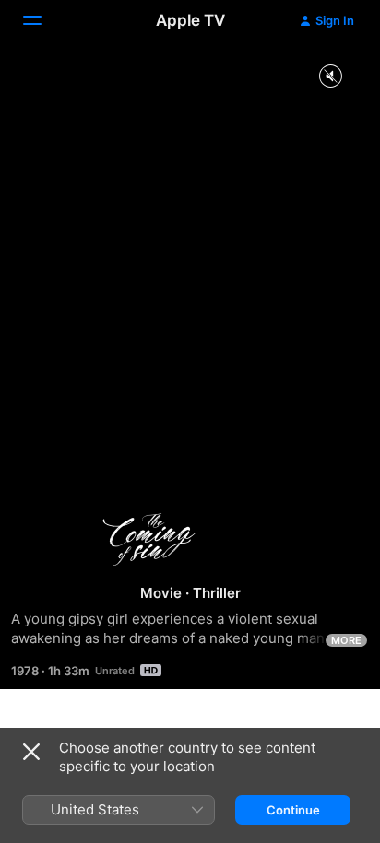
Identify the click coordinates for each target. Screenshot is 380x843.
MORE (346, 640)
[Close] (31, 751)
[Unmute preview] (330, 77)
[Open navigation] (43, 20)
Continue (293, 809)
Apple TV (190, 20)
